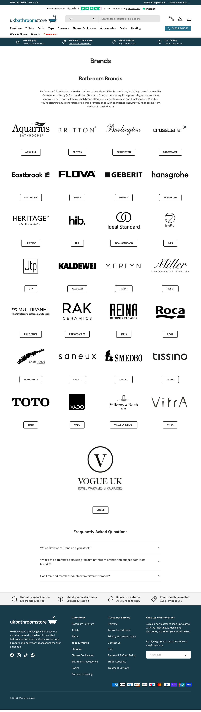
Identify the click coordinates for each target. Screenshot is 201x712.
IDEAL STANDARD (124, 243)
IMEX (170, 243)
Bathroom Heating (82, 674)
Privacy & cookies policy (122, 636)
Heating (136, 28)
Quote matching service (80, 43)
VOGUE (100, 510)
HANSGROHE (170, 197)
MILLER (170, 288)
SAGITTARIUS (31, 379)
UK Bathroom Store (25, 698)
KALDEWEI (77, 288)
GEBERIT (123, 197)
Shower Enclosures (84, 28)
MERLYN (124, 288)
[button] (189, 18)
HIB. (77, 243)
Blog (110, 649)
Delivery (112, 624)
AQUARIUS (30, 152)
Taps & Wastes (80, 642)
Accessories (108, 28)
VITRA (170, 424)
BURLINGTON (124, 152)
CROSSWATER (170, 152)
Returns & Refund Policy (122, 655)
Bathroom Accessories (85, 661)
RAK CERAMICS (77, 334)
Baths (41, 28)
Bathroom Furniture (83, 624)
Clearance (50, 34)
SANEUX (77, 379)
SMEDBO (123, 379)
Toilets (29, 28)
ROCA (170, 334)
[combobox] (112, 18)
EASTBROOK (30, 197)
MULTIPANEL (30, 334)
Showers (63, 28)
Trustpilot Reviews (118, 668)
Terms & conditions (119, 630)
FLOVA (77, 197)
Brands (35, 34)
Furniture (16, 28)
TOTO (31, 424)
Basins (124, 28)
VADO (77, 424)
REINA (124, 334)
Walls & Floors (18, 34)
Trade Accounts (178, 2)
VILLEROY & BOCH (123, 424)
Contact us (114, 642)
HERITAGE (31, 243)
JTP (31, 288)
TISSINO (170, 379)
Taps (51, 28)
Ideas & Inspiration (154, 2)
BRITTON (77, 152)
